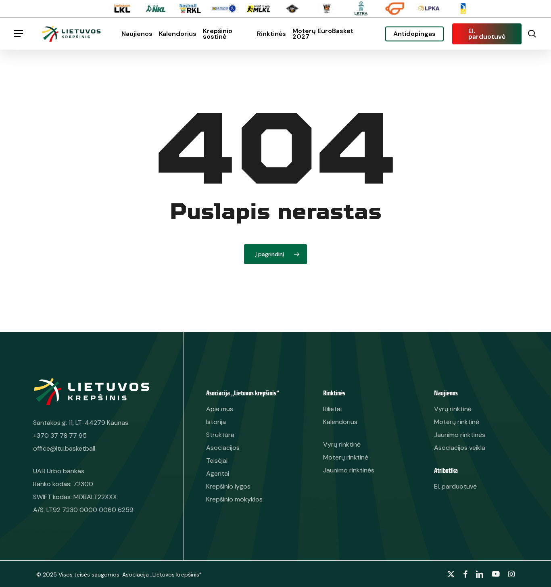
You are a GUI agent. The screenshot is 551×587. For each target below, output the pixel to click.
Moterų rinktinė (456, 422)
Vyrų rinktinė (453, 409)
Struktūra (220, 434)
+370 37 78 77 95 (60, 435)
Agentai (217, 473)
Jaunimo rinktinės (459, 434)
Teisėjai (216, 460)
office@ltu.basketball (64, 448)
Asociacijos (223, 447)
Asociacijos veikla (459, 447)
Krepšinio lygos (228, 486)
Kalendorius (340, 422)
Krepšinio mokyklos (234, 499)
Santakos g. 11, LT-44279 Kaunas (80, 422)
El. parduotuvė (455, 486)
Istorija (216, 422)
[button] (18, 33)
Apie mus (219, 409)
